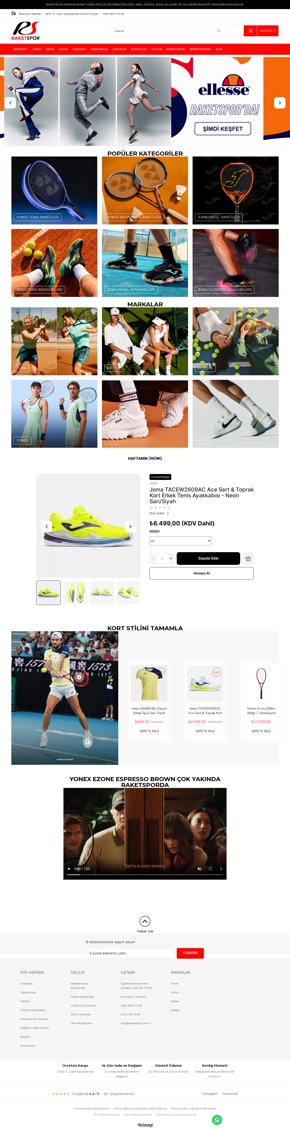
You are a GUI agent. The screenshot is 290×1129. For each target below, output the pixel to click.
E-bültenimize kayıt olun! (110, 942)
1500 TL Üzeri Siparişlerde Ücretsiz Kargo (71, 13)
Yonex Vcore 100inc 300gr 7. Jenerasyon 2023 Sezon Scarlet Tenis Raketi (261, 710)
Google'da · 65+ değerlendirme (103, 1094)
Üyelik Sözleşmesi (82, 996)
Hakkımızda (28, 992)
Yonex (175, 983)
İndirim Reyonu (200, 49)
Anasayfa (20, 49)
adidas (175, 1010)
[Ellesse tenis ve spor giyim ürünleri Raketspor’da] (145, 101)
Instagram (210, 1094)
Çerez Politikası (81, 1014)
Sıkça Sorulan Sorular (34, 1019)
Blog (219, 49)
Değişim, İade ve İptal (34, 1027)
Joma (153, 483)
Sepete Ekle (208, 558)
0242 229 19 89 (130, 1014)
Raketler (79, 49)
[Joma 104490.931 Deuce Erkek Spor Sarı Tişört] (149, 683)
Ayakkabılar (99, 49)
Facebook (230, 1094)
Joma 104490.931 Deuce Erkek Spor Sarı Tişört (149, 710)
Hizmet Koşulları (81, 1023)
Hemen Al (201, 573)
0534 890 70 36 (113, 13)
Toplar (156, 49)
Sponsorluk (27, 1045)
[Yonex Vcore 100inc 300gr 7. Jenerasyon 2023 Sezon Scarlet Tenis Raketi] (261, 683)
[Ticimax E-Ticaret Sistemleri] (145, 1125)
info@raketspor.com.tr (136, 1023)
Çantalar (120, 49)
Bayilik (24, 1036)
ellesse (175, 1001)
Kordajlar (139, 49)
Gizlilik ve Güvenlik (83, 1005)
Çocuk (63, 49)
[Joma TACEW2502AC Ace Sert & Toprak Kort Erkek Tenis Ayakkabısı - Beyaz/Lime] (205, 683)
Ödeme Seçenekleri (32, 1010)
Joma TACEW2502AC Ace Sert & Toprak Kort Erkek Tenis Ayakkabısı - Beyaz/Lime (205, 710)
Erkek (37, 49)
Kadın (50, 49)
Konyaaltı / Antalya (133, 996)
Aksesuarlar (175, 49)
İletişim (25, 1001)
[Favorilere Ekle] (248, 558)
